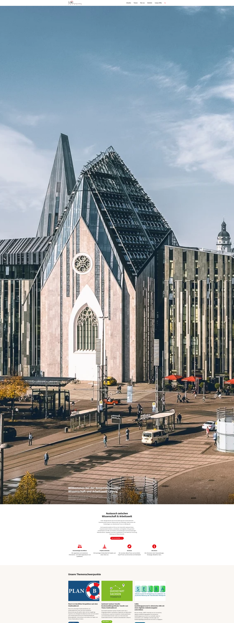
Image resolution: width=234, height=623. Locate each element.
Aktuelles (128, 3)
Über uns (142, 3)
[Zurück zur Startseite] (75, 3)
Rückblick (149, 3)
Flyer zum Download (116, 538)
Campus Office (158, 3)
